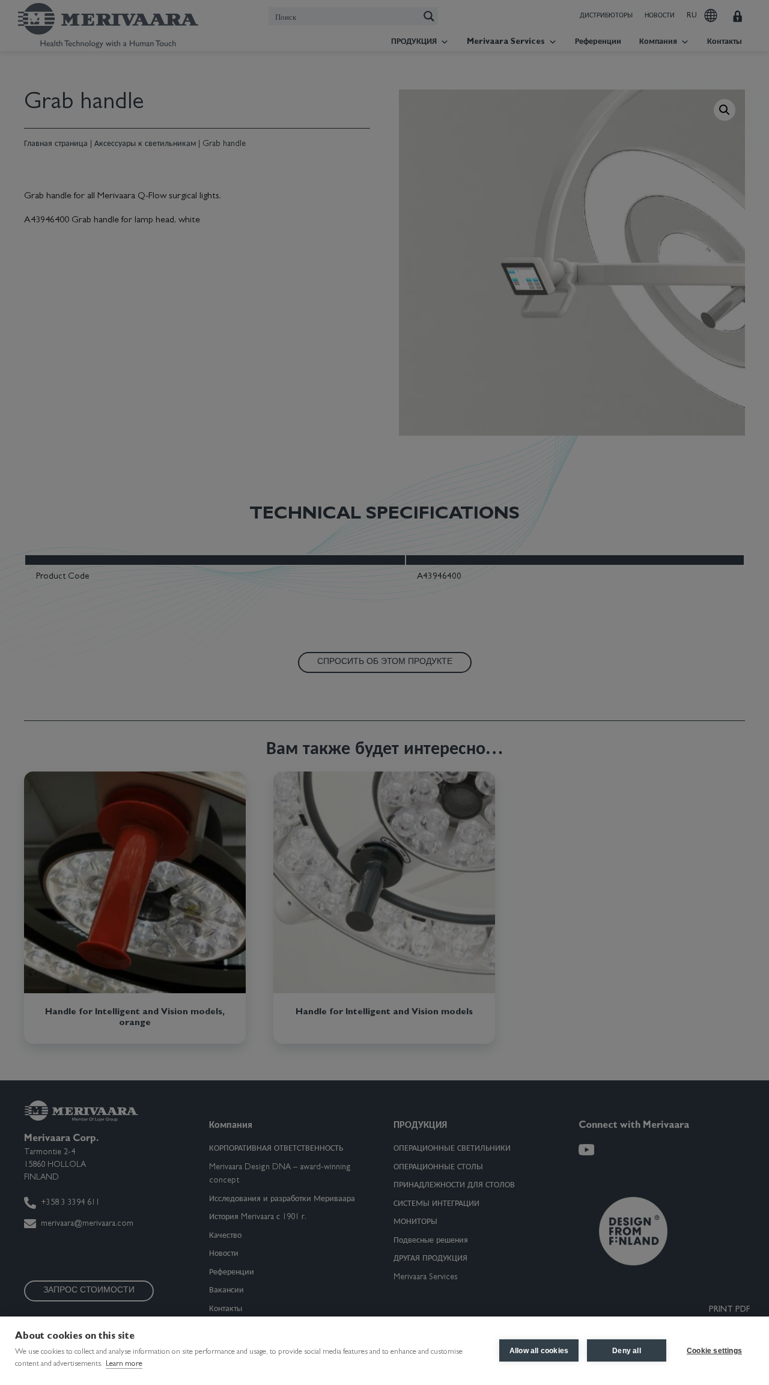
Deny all (626, 1351)
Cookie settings (714, 1351)
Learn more (124, 1364)
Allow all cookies (538, 1351)
